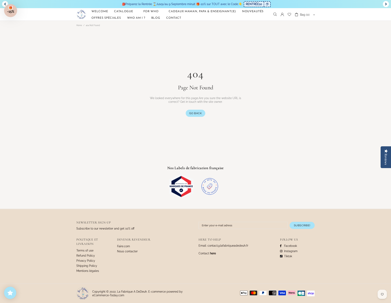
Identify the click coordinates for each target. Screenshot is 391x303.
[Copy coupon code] (267, 4)
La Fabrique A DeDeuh (81, 14)
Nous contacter (127, 251)
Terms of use (84, 250)
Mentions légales (87, 270)
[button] (10, 10)
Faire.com (123, 246)
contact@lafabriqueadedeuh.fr (228, 245)
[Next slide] (386, 4)
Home (79, 25)
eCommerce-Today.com (108, 295)
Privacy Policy (85, 260)
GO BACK (195, 113)
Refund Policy (85, 255)
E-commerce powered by (165, 291)
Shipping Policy (86, 265)
